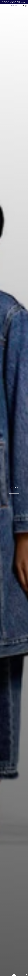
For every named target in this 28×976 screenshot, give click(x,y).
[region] (14, 490)
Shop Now (14, 491)
